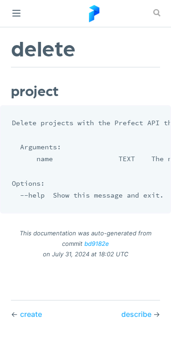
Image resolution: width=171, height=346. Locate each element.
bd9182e (96, 243)
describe (137, 314)
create (31, 314)
